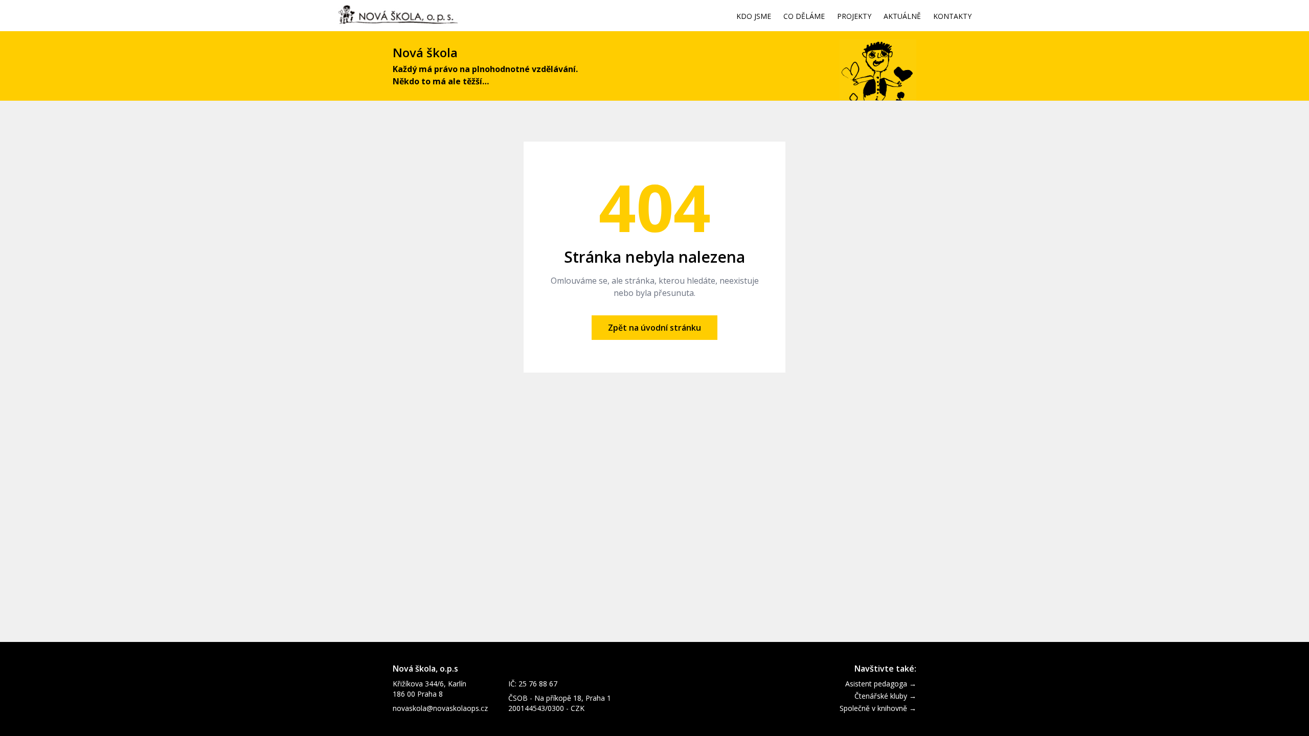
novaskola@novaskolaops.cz (440, 708)
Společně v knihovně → (878, 708)
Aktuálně (902, 17)
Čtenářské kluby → (885, 696)
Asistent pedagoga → (880, 683)
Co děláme (804, 17)
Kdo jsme (753, 17)
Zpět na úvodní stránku (654, 327)
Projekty (854, 17)
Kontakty (952, 17)
